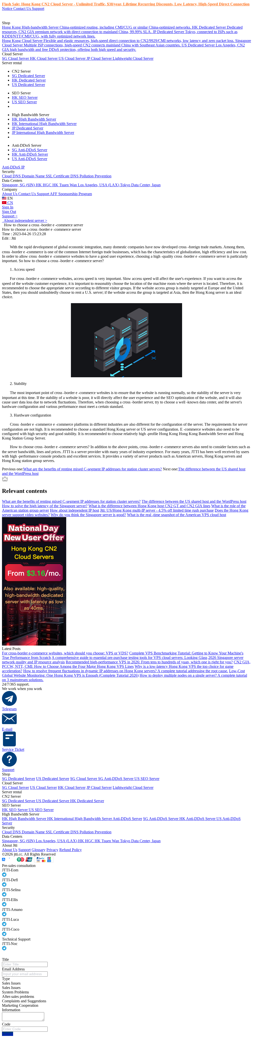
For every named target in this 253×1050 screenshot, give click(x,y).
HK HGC (44, 185)
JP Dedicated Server (27, 128)
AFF (54, 194)
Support (38, 8)
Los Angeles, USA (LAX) (99, 185)
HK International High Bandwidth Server (44, 124)
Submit (7, 1034)
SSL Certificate (58, 176)
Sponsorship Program (75, 194)
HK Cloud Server (44, 58)
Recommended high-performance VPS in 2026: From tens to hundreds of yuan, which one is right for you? (149, 662)
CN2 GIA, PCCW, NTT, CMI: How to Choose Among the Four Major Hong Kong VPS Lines (126, 664)
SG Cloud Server (16, 58)
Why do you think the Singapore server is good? (88, 515)
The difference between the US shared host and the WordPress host (194, 501)
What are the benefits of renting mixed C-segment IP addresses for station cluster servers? (92, 469)
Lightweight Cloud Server (133, 58)
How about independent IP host (74, 510)
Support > (10, 216)
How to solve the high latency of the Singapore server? (44, 506)
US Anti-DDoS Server (29, 159)
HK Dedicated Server (29, 80)
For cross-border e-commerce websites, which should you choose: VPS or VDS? (65, 653)
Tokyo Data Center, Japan (140, 185)
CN (9, 203)
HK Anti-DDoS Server (30, 154)
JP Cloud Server (99, 58)
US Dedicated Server (28, 85)
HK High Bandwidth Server (34, 119)
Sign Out (9, 212)
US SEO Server (24, 102)
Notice (7, 8)
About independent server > (24, 220)
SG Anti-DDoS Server (29, 150)
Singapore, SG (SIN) (19, 185)
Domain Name (34, 176)
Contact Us (22, 8)
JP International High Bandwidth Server (43, 132)
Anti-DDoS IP (13, 167)
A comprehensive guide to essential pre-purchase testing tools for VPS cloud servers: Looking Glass (129, 657)
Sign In (7, 207)
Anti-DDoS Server (127, 819)
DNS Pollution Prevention (90, 176)
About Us (10, 194)
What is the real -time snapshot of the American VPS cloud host (176, 515)
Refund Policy (70, 850)
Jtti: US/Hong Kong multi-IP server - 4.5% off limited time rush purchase (157, 510)
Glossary (38, 850)
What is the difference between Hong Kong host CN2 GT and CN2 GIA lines (149, 506)
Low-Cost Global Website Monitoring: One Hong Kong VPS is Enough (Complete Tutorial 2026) (123, 673)
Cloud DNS (12, 176)
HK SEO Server (25, 97)
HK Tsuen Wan (65, 185)
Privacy (52, 850)
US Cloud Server (72, 58)
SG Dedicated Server (28, 76)
